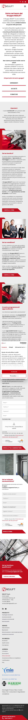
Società (14, 89)
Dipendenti (14, 83)
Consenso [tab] (4, 347)
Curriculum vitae (6, 419)
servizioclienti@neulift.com (9, 603)
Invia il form (7, 531)
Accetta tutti (14, 371)
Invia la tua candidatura (12, 448)
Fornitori (14, 94)
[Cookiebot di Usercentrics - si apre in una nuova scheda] (20, 343)
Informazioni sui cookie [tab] (21, 347)
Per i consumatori (12, 692)
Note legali (5, 690)
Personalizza (13, 376)
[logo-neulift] (7, 5)
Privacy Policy (13, 690)
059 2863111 (7, 601)
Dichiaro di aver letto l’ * (12, 519)
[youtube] (25, 1)
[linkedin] (22, 1)
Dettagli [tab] (11, 347)
